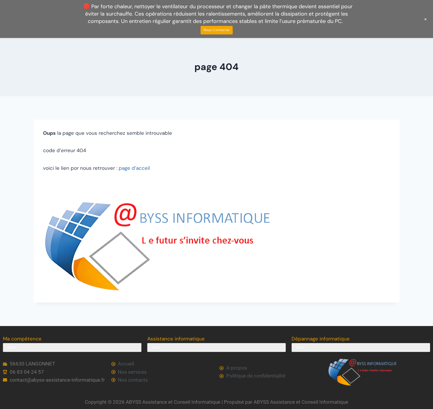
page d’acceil (134, 168)
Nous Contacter (217, 30)
